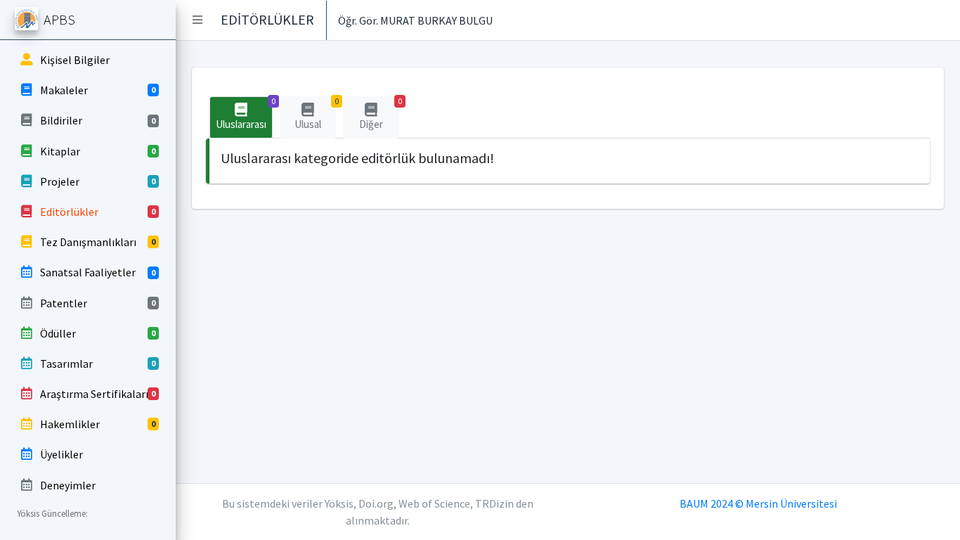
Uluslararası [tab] (244, 113)
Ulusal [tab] (315, 113)
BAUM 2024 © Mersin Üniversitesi (758, 503)
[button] (197, 20)
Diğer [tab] (379, 113)
